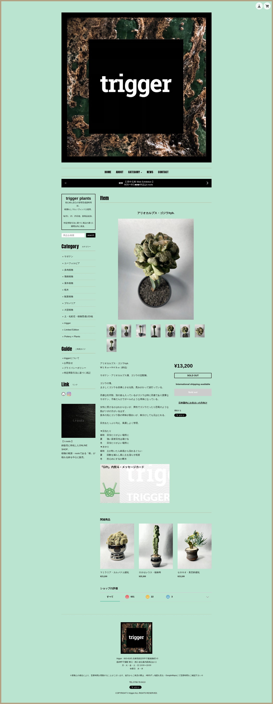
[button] (135, 172)
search (90, 235)
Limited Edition (71, 329)
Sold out (192, 392)
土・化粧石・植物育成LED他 (78, 316)
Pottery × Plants (72, 336)
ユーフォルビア (72, 263)
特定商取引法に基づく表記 (77, 372)
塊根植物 (68, 276)
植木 (66, 289)
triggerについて (71, 358)
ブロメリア (69, 303)
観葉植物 (68, 296)
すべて (110, 596)
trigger (67, 323)
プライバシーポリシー (75, 368)
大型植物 (68, 310)
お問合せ (68, 363)
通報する (177, 410)
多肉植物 (68, 270)
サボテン (68, 256)
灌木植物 (68, 283)
